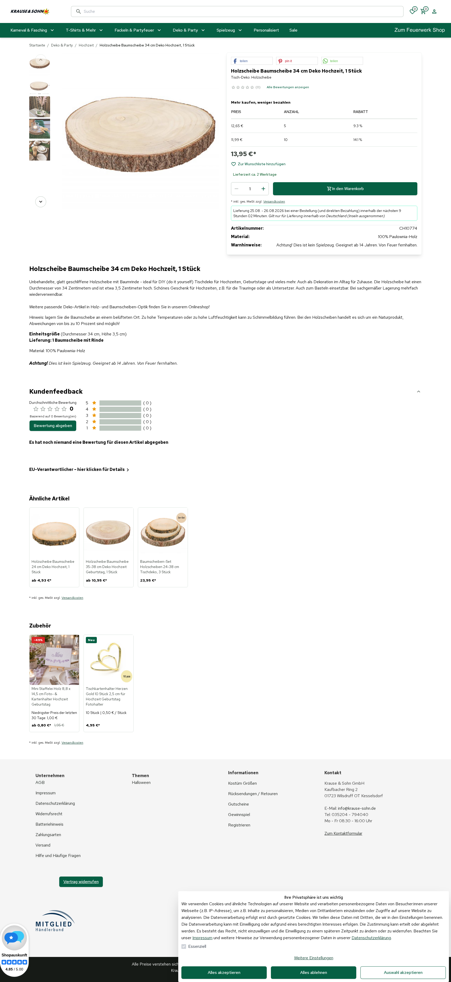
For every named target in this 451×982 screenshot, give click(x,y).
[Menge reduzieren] (236, 188)
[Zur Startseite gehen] (35, 11)
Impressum (202, 937)
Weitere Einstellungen (313, 958)
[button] (251, 61)
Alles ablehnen (313, 972)
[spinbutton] (250, 188)
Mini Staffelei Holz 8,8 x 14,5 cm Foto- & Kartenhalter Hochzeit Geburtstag (51, 696)
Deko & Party (62, 45)
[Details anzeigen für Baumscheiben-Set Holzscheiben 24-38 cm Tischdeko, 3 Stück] (163, 533)
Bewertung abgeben (53, 425)
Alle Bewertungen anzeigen (288, 87)
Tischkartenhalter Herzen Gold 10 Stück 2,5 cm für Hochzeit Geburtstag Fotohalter (107, 696)
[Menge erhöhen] (263, 188)
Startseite (37, 45)
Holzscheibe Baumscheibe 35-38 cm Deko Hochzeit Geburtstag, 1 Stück (107, 566)
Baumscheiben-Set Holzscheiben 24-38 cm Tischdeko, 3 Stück (159, 566)
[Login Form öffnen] (434, 11)
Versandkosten (274, 201)
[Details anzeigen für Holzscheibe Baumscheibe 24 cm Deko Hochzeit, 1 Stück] (54, 533)
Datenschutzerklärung (371, 937)
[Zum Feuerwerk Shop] (420, 30)
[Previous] (40, 60)
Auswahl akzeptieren (403, 972)
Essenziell (197, 946)
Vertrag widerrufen (81, 881)
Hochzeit (86, 45)
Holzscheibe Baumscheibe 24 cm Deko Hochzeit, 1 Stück (53, 566)
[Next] (40, 202)
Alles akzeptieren (224, 972)
